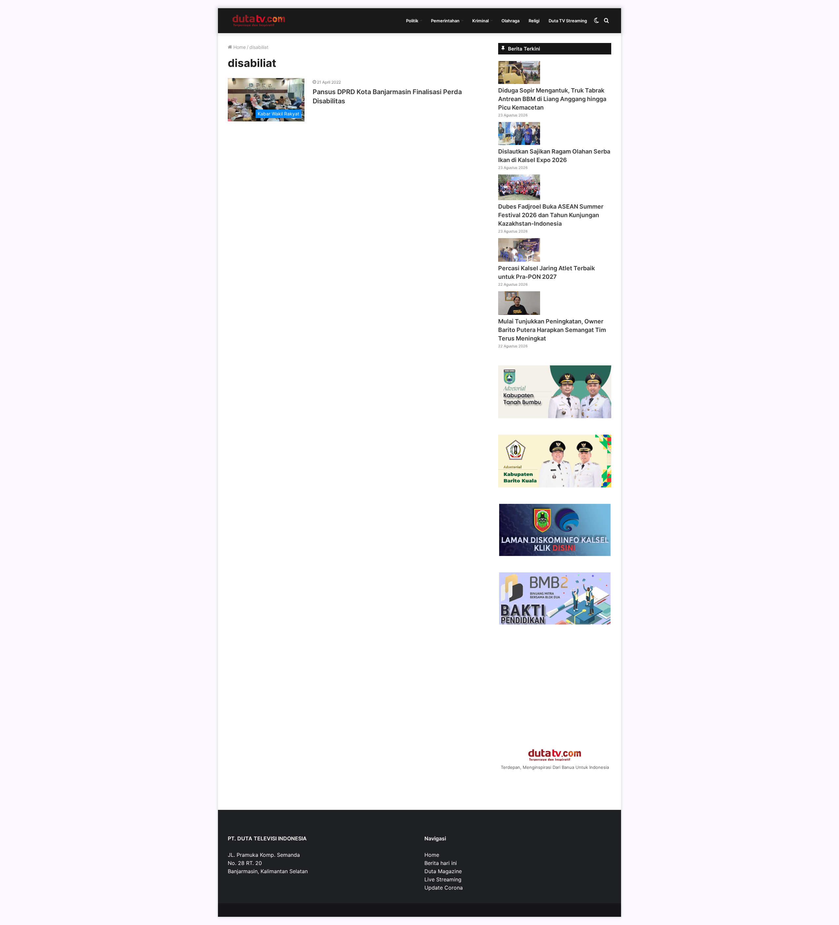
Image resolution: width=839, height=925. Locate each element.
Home (239, 47)
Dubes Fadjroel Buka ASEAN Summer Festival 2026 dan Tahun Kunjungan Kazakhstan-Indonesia (550, 215)
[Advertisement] (554, 687)
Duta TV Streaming (568, 20)
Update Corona (443, 887)
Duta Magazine (443, 871)
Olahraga (510, 20)
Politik (412, 20)
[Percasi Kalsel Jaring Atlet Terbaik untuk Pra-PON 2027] (519, 260)
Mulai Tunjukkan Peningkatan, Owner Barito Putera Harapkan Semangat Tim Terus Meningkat (552, 330)
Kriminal (480, 20)
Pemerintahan (445, 20)
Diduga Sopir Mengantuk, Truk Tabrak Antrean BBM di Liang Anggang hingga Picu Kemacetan (552, 99)
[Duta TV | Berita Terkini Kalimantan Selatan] (259, 21)
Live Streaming (442, 879)
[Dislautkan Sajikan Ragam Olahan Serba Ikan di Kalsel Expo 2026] (519, 143)
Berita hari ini (440, 863)
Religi (534, 20)
